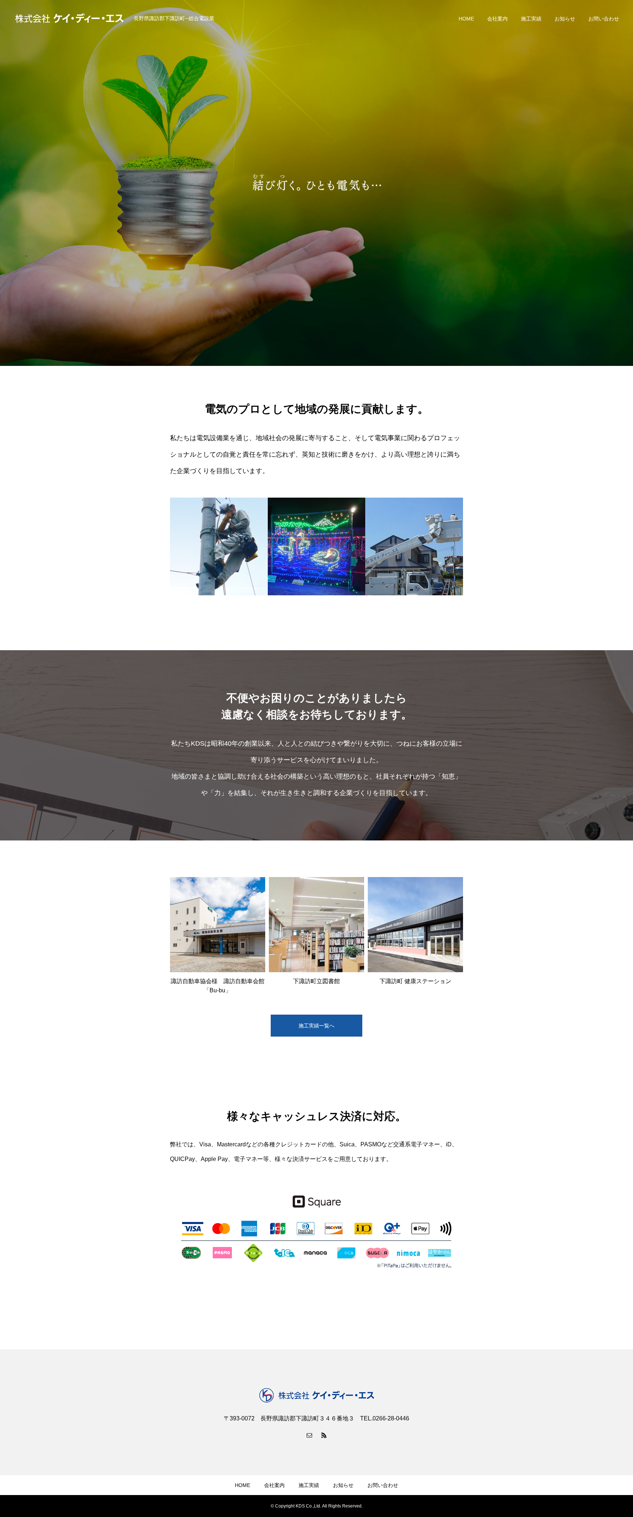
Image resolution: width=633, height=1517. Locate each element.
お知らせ (565, 19)
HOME (466, 19)
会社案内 (497, 19)
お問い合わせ (603, 19)
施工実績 (531, 19)
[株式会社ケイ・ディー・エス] (70, 18)
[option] (316, 183)
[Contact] (309, 1435)
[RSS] (323, 1435)
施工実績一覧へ (316, 1026)
